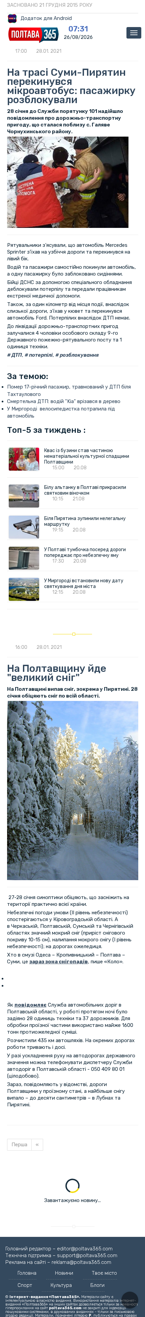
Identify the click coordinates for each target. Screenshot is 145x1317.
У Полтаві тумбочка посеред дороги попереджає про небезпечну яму (85, 552)
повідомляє (30, 1005)
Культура (61, 1285)
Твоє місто (104, 1273)
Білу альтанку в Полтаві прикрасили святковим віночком (85, 490)
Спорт (25, 1285)
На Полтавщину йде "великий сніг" (56, 673)
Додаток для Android (46, 18)
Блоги (97, 1285)
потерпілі (40, 355)
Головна (27, 1273)
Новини (64, 1273)
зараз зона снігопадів (58, 962)
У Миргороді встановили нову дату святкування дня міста (83, 583)
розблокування (79, 355)
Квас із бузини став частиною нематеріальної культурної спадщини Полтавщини (86, 456)
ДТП (16, 355)
